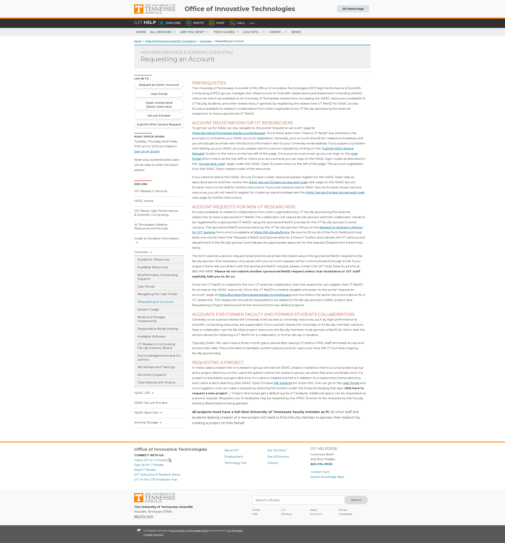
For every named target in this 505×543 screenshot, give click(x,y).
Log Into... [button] (252, 32)
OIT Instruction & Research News (157, 474)
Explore (173, 23)
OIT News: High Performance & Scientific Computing (156, 213)
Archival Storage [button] (146, 422)
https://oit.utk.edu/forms (272, 232)
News (296, 32)
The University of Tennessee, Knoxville (157, 13)
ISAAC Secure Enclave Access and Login (278, 182)
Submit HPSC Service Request (159, 124)
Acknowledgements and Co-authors (159, 357)
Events (256, 509)
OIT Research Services (150, 191)
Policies (272, 463)
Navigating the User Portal (157, 294)
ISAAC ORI (142, 393)
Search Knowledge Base (327, 477)
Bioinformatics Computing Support (157, 277)
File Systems (283, 383)
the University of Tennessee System (189, 530)
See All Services (278, 456)
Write (198, 23)
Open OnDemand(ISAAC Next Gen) (159, 104)
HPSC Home (143, 201)
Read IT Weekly (145, 470)
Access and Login (212, 164)
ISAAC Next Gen (146, 412)
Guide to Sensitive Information (156, 238)
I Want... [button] (276, 32)
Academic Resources (153, 259)
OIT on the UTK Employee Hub (155, 479)
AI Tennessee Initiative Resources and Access (151, 226)
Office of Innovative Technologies (240, 9)
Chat (220, 23)
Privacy (343, 509)
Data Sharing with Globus (156, 382)
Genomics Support (151, 375)
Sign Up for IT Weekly (149, 465)
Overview (141, 252)
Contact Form (320, 472)
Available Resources (152, 267)
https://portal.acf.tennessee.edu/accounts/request (228, 133)
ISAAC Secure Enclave (150, 403)
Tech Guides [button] (224, 32)
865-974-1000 (143, 516)
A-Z (283, 509)
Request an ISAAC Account (159, 85)
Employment (233, 456)
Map (255, 513)
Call (241, 23)
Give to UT (316, 513)
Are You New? (192, 32)
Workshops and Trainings (156, 367)
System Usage (148, 309)
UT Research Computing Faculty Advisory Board (156, 346)
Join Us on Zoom (147, 151)
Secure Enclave (159, 115)
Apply (313, 509)
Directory (286, 513)
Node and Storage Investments (151, 319)
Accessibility (346, 513)
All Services (161, 32)
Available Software (151, 336)
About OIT (231, 450)
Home (141, 32)
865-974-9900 (321, 464)
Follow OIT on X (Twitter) (151, 460)
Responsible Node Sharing (157, 329)
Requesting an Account (155, 302)
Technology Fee (235, 463)
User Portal (145, 286)
